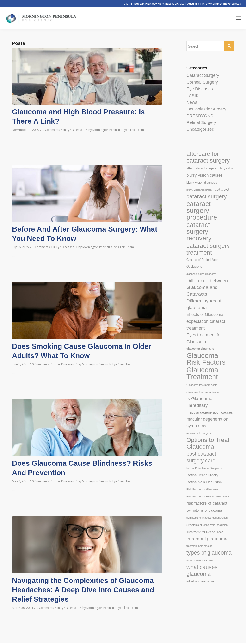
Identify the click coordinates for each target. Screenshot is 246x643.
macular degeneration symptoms (207, 422)
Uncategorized (200, 129)
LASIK (192, 95)
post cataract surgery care (201, 457)
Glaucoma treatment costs (201, 384)
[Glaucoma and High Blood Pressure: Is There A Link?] (87, 76)
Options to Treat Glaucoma (207, 443)
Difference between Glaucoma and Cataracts (207, 287)
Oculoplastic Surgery (206, 109)
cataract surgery (206, 196)
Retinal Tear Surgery (202, 475)
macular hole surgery (198, 433)
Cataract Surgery (202, 75)
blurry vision (226, 168)
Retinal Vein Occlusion (204, 482)
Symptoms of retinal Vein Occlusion (207, 524)
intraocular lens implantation (202, 392)
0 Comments (51, 130)
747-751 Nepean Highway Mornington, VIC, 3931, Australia (162, 3)
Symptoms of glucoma (204, 510)
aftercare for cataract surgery (208, 157)
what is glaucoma (200, 581)
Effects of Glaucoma (204, 314)
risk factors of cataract (206, 503)
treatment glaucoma (207, 538)
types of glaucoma (209, 553)
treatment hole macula (199, 546)
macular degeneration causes (209, 412)
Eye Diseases (75, 130)
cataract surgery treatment (208, 249)
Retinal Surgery (201, 122)
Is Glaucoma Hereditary (199, 402)
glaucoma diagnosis (200, 348)
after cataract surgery (201, 168)
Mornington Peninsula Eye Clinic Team (118, 130)
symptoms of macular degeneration (207, 517)
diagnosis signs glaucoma (201, 273)
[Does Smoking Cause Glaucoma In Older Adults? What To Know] (87, 310)
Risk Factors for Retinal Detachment (207, 496)
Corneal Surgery (202, 82)
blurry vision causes (204, 175)
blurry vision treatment (199, 189)
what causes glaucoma (202, 570)
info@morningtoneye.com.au (221, 3)
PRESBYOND (200, 115)
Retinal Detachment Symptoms (204, 468)
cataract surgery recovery (199, 231)
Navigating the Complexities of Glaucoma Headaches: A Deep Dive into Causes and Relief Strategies (83, 589)
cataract (222, 189)
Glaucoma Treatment (202, 373)
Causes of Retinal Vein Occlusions (202, 263)
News (191, 102)
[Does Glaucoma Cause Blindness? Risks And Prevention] (87, 427)
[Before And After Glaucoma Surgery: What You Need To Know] (87, 193)
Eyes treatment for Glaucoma (204, 338)
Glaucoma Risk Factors (206, 359)
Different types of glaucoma (203, 304)
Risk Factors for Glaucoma (202, 489)
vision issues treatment (199, 560)
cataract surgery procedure (201, 210)
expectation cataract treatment (205, 325)
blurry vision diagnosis (201, 182)
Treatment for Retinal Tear (204, 532)
